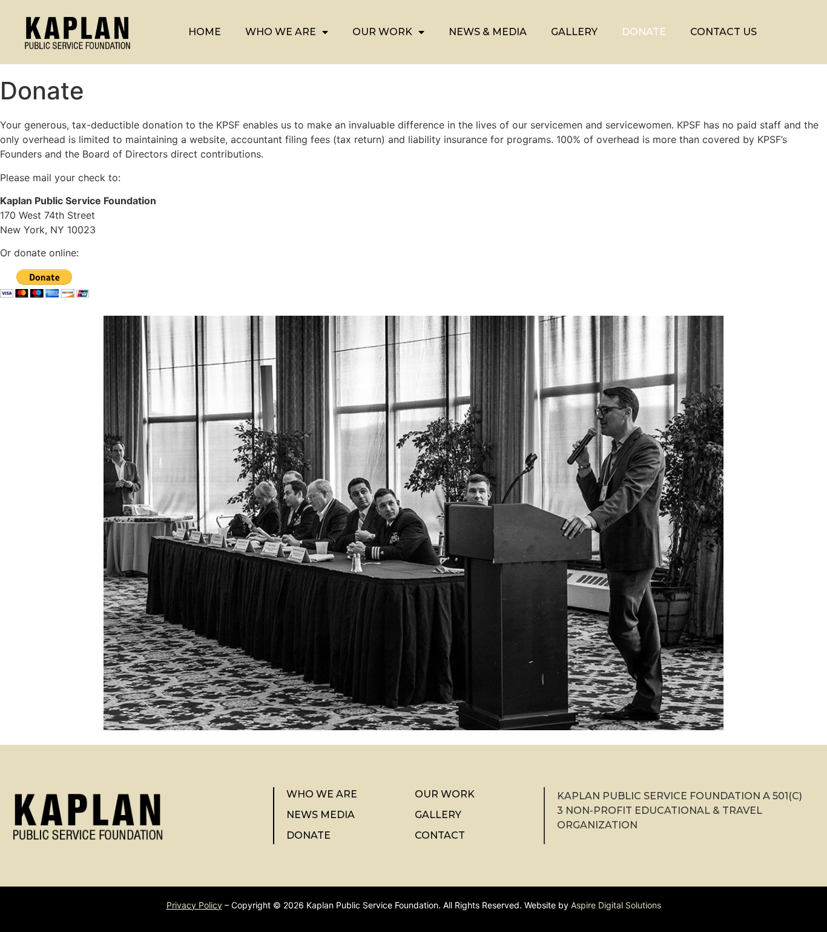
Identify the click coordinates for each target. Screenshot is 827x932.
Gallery (574, 32)
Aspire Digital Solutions (616, 905)
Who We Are (280, 32)
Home (204, 32)
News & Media (488, 32)
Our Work (382, 32)
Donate (644, 32)
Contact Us (723, 32)
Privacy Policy (194, 905)
